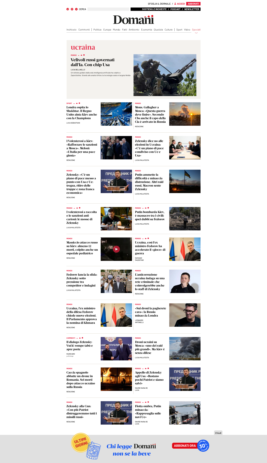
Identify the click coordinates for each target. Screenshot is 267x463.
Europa (107, 29)
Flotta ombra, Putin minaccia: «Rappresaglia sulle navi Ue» (148, 411)
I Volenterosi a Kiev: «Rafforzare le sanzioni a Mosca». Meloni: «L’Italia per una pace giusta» (81, 148)
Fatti (124, 29)
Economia (146, 29)
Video (187, 29)
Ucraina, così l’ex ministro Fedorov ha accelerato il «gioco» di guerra (150, 248)
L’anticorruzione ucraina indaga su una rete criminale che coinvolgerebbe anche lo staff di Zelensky (150, 282)
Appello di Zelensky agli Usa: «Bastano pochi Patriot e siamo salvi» (149, 378)
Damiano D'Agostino (139, 259)
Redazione (139, 126)
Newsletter (191, 9)
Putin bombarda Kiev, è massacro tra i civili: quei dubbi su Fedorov (150, 215)
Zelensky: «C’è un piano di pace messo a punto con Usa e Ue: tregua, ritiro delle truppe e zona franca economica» (81, 183)
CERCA (82, 9)
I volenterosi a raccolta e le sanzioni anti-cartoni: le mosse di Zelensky (81, 217)
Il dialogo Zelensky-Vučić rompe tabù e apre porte (79, 345)
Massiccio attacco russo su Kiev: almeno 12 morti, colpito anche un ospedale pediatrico (82, 248)
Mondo (116, 29)
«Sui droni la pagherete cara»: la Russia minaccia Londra (150, 312)
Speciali (196, 29)
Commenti (84, 29)
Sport (179, 29)
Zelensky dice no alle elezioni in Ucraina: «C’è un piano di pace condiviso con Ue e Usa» (149, 148)
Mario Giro (70, 354)
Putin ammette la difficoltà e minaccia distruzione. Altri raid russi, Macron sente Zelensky (149, 182)
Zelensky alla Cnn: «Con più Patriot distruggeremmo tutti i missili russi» (81, 411)
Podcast (175, 9)
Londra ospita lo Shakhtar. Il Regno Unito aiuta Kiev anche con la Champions (81, 113)
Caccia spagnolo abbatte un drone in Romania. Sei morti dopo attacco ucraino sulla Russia (80, 380)
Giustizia (158, 29)
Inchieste (71, 29)
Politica (97, 29)
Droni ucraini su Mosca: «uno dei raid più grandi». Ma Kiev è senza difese (150, 347)
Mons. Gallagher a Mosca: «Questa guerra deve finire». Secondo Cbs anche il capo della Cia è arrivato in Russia (150, 114)
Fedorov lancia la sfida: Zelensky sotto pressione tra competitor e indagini (81, 280)
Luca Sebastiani (73, 123)
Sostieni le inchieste (154, 9)
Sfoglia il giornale (159, 3)
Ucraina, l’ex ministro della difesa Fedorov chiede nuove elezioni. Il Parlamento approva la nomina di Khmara (81, 315)
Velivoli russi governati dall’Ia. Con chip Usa (92, 62)
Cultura (168, 29)
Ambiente (134, 29)
